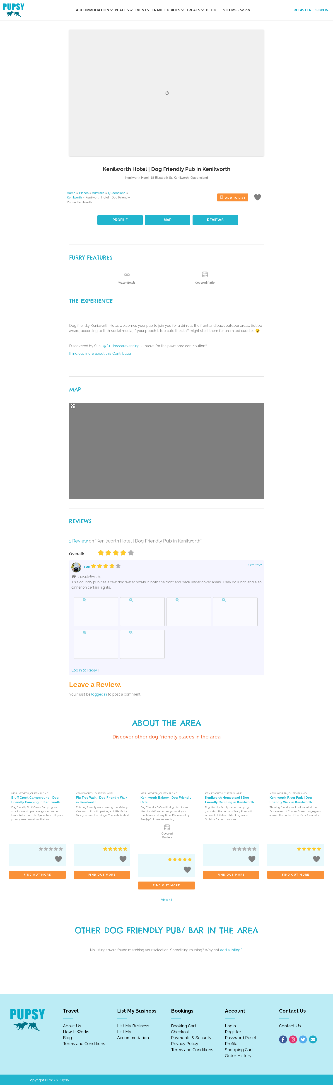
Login (230, 1025)
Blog (211, 10)
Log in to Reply (84, 670)
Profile (231, 1043)
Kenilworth (74, 197)
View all (166, 900)
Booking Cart (183, 1025)
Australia (98, 193)
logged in (99, 694)
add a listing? (231, 950)
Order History (238, 1055)
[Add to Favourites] (258, 199)
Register (233, 1031)
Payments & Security (191, 1037)
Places (122, 10)
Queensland (116, 193)
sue (87, 566)
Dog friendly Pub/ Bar (154, 930)
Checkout (180, 1031)
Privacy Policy (184, 1043)
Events (142, 10)
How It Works (76, 1031)
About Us (72, 1025)
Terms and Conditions (84, 1043)
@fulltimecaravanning (121, 346)
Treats (193, 10)
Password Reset (240, 1037)
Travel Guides (166, 10)
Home (71, 193)
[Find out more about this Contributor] (100, 353)
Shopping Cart (239, 1049)
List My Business (133, 1025)
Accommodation (92, 10)
